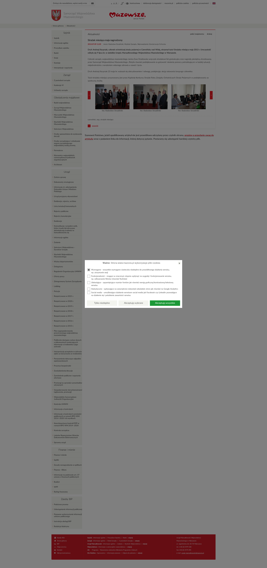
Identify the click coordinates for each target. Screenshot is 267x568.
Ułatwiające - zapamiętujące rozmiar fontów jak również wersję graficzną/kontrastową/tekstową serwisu (132, 284)
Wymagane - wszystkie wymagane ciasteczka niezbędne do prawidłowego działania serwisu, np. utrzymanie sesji (130, 271)
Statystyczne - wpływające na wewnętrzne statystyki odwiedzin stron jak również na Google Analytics (134, 289)
